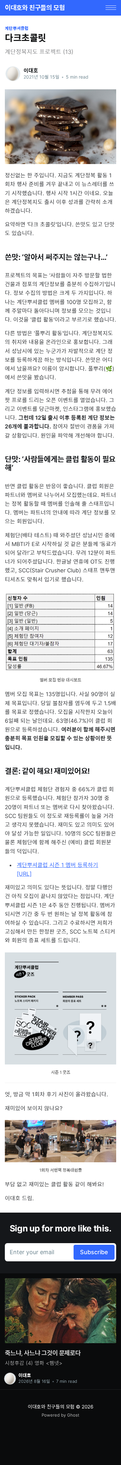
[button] (111, 7)
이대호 (31, 70)
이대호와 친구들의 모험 (35, 8)
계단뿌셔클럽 (17, 28)
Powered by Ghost (60, 1415)
